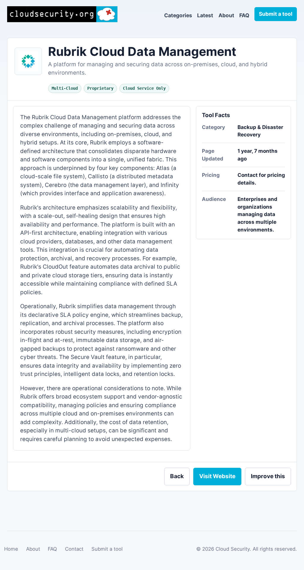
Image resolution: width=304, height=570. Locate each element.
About (226, 15)
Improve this (268, 476)
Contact (74, 549)
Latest (205, 15)
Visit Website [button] (217, 476)
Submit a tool (107, 549)
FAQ (244, 15)
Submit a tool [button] (275, 14)
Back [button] (177, 476)
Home (11, 549)
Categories (178, 15)
